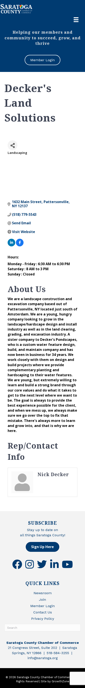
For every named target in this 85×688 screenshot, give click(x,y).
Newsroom (43, 593)
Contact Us (42, 612)
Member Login (42, 606)
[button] (42, 547)
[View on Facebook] (20, 245)
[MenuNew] (76, 19)
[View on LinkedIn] (11, 245)
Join (42, 599)
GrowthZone (60, 681)
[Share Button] (12, 145)
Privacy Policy (42, 619)
